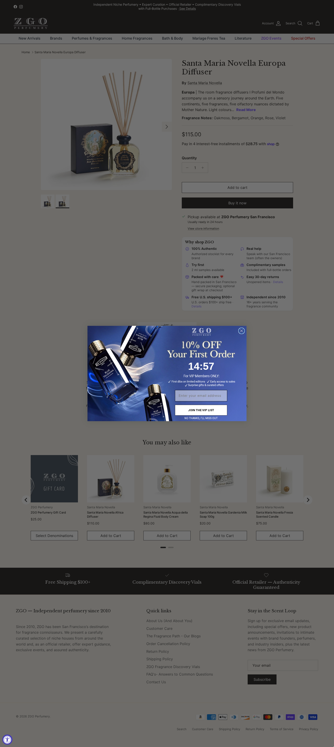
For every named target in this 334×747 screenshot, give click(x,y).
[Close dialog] (241, 331)
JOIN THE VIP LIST (201, 410)
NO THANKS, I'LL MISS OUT (201, 418)
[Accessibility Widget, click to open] (7, 739)
